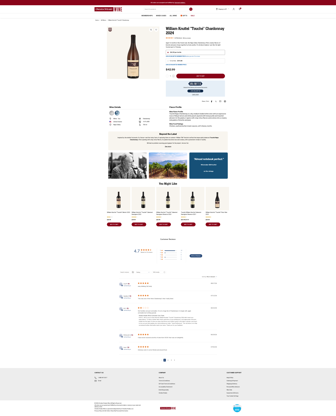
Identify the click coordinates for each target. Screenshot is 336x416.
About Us (161, 377)
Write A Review (196, 256)
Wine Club (229, 390)
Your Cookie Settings (232, 396)
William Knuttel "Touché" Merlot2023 (118, 212)
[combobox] (168, 9)
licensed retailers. (180, 2)
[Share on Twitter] (216, 101)
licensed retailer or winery (124, 405)
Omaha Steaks (163, 393)
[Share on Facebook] (211, 101)
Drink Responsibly (164, 390)
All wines (103, 20)
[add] (173, 76)
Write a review (187, 38)
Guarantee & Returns (232, 393)
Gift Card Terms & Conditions (167, 383)
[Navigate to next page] (174, 360)
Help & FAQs (230, 377)
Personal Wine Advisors (233, 387)
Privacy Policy (98, 411)
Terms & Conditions (164, 380)
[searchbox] (125, 272)
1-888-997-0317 (102, 377)
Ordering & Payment (232, 380)
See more (168, 146)
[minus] (167, 76)
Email (99, 380)
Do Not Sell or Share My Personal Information (115, 411)
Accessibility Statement (165, 387)
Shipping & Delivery (232, 383)
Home (97, 20)
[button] (222, 9)
